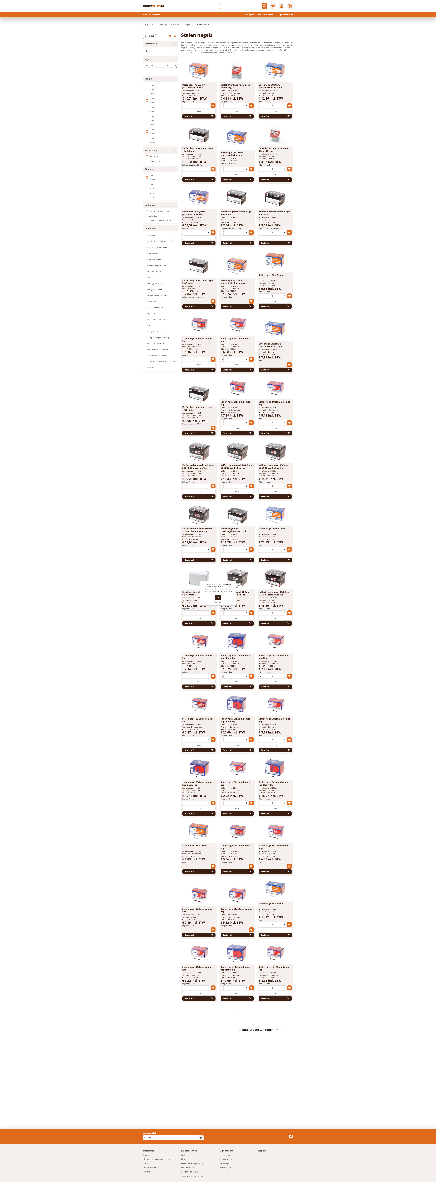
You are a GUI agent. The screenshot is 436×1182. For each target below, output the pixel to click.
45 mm (151, 116)
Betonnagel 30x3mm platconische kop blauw (271, 86)
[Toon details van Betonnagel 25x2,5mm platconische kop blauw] (237, 138)
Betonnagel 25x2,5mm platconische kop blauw (271, 345)
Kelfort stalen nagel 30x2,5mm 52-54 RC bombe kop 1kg (274, 593)
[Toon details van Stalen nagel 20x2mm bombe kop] (199, 641)
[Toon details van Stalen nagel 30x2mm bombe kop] (237, 768)
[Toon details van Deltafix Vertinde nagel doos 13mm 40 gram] (275, 134)
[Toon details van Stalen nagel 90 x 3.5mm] (199, 1016)
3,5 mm (152, 188)
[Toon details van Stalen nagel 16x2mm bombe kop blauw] (275, 641)
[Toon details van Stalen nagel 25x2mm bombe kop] (199, 705)
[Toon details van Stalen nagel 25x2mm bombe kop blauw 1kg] (237, 641)
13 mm (151, 85)
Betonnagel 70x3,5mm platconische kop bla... (193, 86)
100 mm (152, 142)
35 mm (151, 107)
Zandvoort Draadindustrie (160, 220)
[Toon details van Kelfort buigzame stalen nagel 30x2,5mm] (237, 197)
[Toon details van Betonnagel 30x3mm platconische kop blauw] (275, 71)
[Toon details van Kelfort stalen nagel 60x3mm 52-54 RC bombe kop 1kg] (237, 578)
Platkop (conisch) (156, 161)
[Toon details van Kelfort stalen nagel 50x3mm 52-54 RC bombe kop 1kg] (199, 514)
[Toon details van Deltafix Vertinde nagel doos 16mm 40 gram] (237, 71)
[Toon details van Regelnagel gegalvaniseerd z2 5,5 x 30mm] (199, 578)
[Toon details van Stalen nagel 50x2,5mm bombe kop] (275, 388)
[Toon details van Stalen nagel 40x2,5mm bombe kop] (275, 953)
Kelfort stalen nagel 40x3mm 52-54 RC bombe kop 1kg (273, 466)
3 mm (151, 184)
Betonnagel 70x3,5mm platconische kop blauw (233, 281)
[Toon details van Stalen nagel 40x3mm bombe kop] (199, 324)
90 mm (151, 138)
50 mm (151, 120)
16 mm (151, 89)
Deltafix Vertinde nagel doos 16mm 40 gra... (235, 86)
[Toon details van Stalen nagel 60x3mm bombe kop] (237, 388)
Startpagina (148, 24)
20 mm (151, 94)
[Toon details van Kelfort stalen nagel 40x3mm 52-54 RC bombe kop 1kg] (275, 451)
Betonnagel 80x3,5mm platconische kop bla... (193, 213)
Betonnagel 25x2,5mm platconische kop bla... (232, 154)
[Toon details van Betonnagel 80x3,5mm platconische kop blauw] (199, 197)
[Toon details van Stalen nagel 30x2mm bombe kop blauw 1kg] (199, 768)
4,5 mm (152, 193)
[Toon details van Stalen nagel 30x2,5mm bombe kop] (275, 705)
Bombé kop (153, 156)
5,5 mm (152, 197)
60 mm (151, 124)
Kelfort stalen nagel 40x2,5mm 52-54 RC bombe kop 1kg (236, 466)
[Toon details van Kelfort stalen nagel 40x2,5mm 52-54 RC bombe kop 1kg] (237, 451)
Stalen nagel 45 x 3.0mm (271, 903)
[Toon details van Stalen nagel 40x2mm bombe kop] (199, 953)
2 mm (151, 175)
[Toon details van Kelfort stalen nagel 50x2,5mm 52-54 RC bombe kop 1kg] (199, 451)
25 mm (151, 98)
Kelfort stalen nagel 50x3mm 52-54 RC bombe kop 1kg (197, 530)
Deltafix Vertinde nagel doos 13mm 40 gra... (273, 149)
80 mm (151, 133)
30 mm (151, 102)
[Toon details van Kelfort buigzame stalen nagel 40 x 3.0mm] (199, 134)
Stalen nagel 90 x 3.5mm (194, 1030)
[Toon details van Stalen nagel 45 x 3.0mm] (275, 889)
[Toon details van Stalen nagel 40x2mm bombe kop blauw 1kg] (237, 953)
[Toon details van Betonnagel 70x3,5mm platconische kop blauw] (199, 71)
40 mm (151, 111)
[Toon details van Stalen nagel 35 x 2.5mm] (275, 261)
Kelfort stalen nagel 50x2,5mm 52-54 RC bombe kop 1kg (198, 466)
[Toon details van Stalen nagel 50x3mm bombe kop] (237, 324)
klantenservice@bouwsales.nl (263, 50)
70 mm (151, 129)
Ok (218, 597)
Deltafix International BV (159, 211)
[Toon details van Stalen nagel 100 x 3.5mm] (275, 514)
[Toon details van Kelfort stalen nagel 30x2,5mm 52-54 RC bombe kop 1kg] (275, 578)
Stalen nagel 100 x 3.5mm (272, 528)
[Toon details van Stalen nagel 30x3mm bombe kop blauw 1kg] (275, 768)
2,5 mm (152, 179)
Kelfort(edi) (153, 216)
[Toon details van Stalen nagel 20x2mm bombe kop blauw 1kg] (237, 705)
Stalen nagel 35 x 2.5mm (271, 275)
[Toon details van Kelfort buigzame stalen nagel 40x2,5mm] (275, 197)
